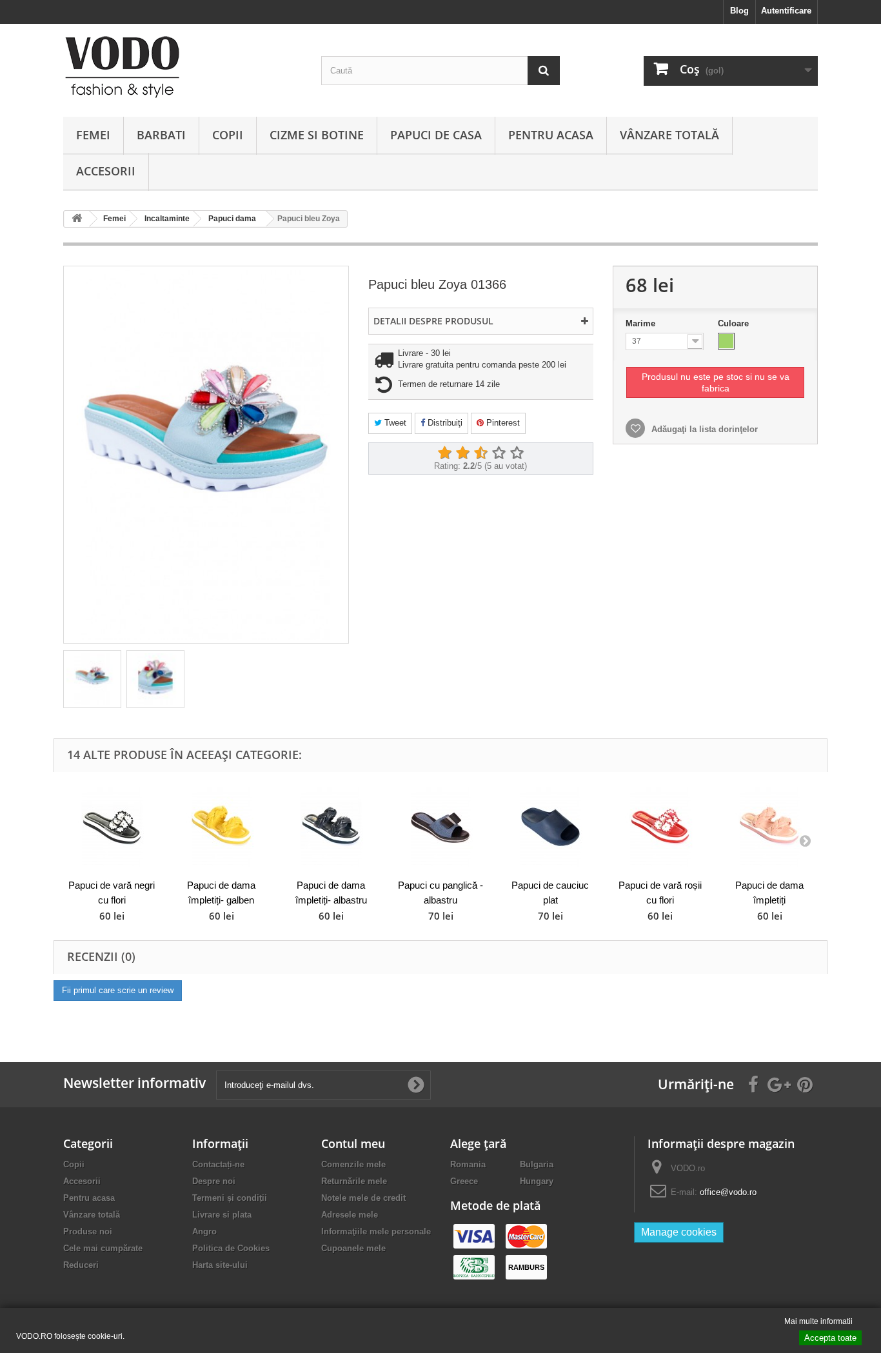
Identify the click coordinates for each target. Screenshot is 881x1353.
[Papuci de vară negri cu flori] (111, 827)
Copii (227, 135)
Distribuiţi (443, 423)
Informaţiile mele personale (376, 1231)
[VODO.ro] (182, 67)
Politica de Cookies (231, 1248)
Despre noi (213, 1181)
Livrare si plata (222, 1215)
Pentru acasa (550, 135)
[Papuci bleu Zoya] (92, 679)
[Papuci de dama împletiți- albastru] (331, 827)
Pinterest (502, 423)
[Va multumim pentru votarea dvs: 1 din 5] (444, 453)
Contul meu (353, 1143)
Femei (93, 135)
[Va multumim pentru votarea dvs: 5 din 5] (517, 453)
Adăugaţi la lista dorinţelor (703, 429)
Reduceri (81, 1265)
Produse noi (87, 1231)
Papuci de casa (436, 135)
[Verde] (726, 341)
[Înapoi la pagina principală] (76, 219)
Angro (204, 1231)
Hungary (536, 1181)
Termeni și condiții (229, 1198)
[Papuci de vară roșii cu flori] (660, 827)
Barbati (161, 135)
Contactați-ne (218, 1164)
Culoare (734, 323)
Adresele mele (349, 1215)
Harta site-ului (220, 1265)
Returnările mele (354, 1181)
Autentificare (786, 10)
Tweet (394, 423)
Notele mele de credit (363, 1198)
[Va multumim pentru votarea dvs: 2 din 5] (462, 453)
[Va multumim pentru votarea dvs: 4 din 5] (498, 453)
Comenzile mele (353, 1164)
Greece (464, 1181)
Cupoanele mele (353, 1248)
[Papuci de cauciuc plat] (550, 827)
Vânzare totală (669, 135)
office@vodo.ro (728, 1192)
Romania (468, 1164)
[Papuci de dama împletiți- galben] (221, 827)
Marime (642, 323)
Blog (739, 10)
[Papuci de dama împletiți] (769, 827)
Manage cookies (679, 1232)
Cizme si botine (317, 135)
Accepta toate (830, 1338)
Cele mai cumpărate (103, 1248)
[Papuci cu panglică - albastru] (440, 827)
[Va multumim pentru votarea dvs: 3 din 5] (480, 453)
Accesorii (105, 171)
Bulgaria (536, 1164)
